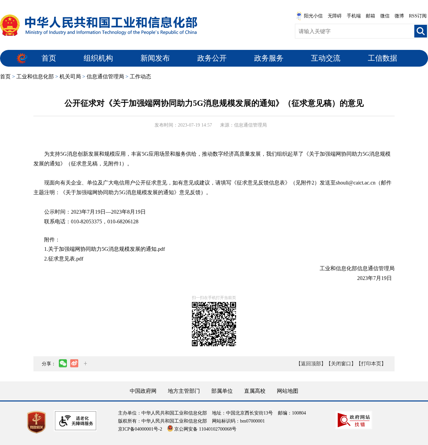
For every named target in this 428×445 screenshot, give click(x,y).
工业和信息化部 (35, 76)
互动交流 (325, 58)
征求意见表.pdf (65, 259)
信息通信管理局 (105, 76)
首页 (48, 58)
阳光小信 (313, 15)
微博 (399, 15)
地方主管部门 (184, 391)
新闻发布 (155, 58)
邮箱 (370, 15)
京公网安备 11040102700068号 (205, 429)
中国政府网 (143, 391)
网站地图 (287, 391)
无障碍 (335, 15)
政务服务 (269, 58)
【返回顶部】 (311, 363)
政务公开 (212, 58)
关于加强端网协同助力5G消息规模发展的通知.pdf (106, 249)
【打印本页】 (371, 363)
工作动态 (140, 76)
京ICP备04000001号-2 (140, 429)
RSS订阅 (418, 15)
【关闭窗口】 (341, 363)
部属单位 (222, 391)
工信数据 (382, 58)
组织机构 (98, 58)
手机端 (354, 15)
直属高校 (254, 391)
